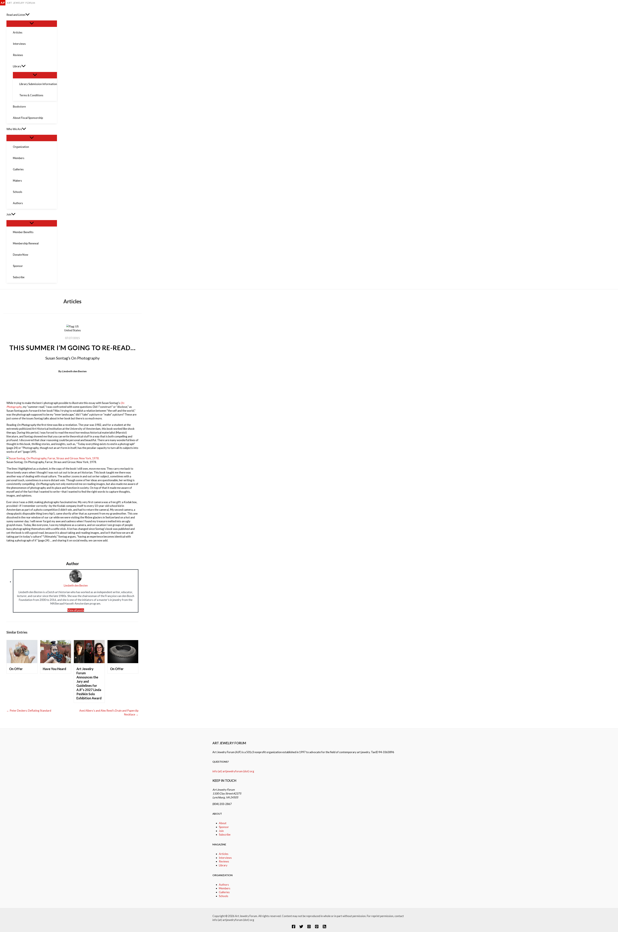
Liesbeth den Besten (74, 371)
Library (223, 865)
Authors (224, 884)
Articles (223, 854)
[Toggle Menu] (31, 23)
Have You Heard (54, 669)
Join (221, 831)
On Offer (16, 669)
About (222, 823)
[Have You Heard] (55, 662)
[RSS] (324, 927)
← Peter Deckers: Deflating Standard (28, 710)
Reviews (224, 861)
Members (224, 888)
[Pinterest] (317, 927)
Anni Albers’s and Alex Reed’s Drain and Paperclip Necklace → (108, 712)
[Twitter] (301, 927)
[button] (27, 14)
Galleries (224, 892)
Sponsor (224, 827)
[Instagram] (309, 927)
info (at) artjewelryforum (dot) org (233, 771)
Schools (223, 896)
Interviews (225, 857)
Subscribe (224, 834)
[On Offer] (22, 662)
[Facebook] (293, 927)
